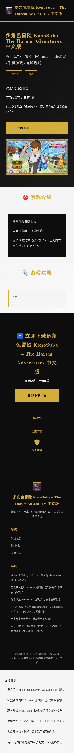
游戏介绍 (16, 538)
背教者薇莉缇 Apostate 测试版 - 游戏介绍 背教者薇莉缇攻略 (38, 700)
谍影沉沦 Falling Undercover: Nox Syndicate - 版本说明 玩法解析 (38, 689)
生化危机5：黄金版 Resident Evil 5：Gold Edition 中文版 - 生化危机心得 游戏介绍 (38, 721)
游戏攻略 (16, 545)
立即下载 (16, 552)
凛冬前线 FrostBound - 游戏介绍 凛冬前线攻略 (35, 599)
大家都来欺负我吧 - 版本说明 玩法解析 (31, 618)
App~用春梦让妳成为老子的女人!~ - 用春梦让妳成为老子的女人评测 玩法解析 (38, 742)
